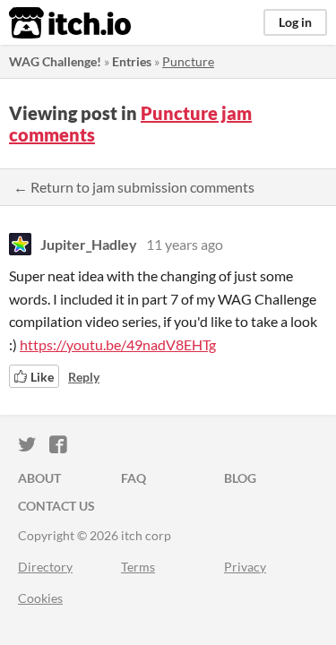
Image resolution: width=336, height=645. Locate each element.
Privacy (245, 566)
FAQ (133, 478)
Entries (131, 61)
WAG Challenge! (55, 61)
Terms (138, 566)
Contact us (56, 505)
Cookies (40, 598)
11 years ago (184, 244)
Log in (295, 22)
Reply (83, 376)
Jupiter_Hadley (88, 244)
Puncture (188, 61)
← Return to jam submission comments (133, 186)
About (39, 478)
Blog (240, 478)
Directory (45, 566)
